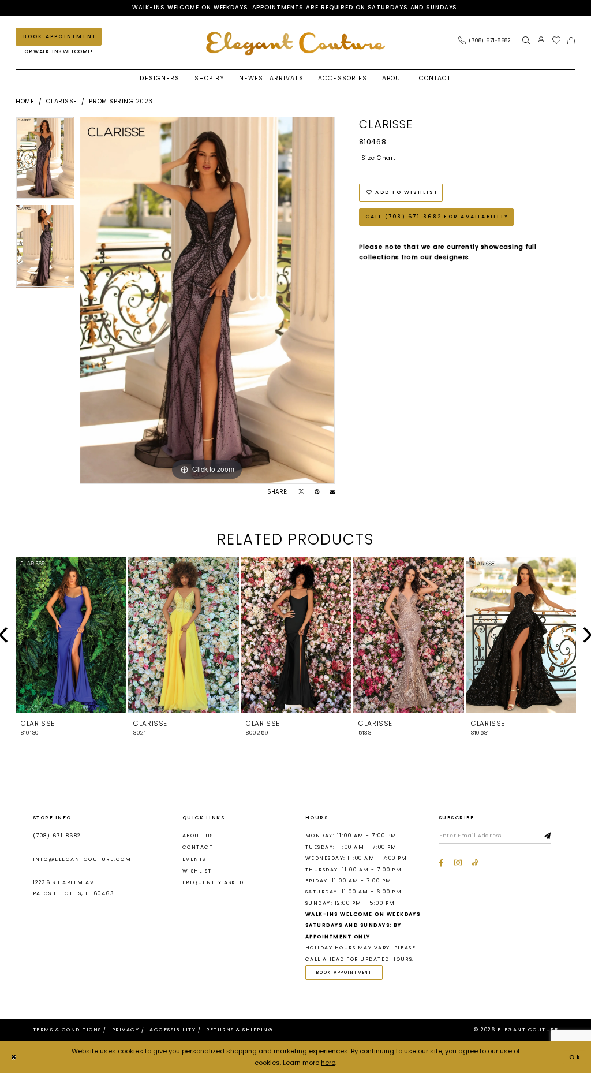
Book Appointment (344, 972)
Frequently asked (213, 882)
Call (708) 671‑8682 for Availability (437, 216)
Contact (197, 847)
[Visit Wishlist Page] (556, 40)
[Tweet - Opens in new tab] (301, 492)
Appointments (278, 7)
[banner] (295, 43)
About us (198, 835)
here (328, 1062)
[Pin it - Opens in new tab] (317, 492)
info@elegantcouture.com (82, 859)
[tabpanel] (45, 161)
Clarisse (61, 101)
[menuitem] (487, 40)
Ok (575, 1056)
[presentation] (71, 635)
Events (194, 859)
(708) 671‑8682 (57, 835)
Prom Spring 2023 (120, 101)
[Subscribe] (547, 836)
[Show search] (526, 40)
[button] (541, 40)
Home (25, 101)
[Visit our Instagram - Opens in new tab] (458, 863)
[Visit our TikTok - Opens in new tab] (475, 863)
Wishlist (197, 870)
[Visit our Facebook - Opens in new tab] (441, 863)
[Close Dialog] (14, 1057)
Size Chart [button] (378, 158)
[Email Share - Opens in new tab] (332, 492)
